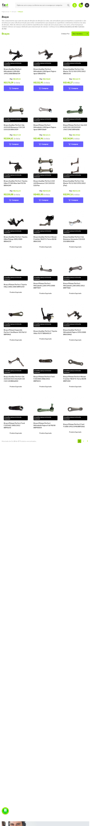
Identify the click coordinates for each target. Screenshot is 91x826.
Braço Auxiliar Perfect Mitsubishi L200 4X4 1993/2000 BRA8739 (12, 71)
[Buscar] (68, 5)
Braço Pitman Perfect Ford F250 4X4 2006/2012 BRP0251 (44, 379)
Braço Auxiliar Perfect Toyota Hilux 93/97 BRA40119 (45, 332)
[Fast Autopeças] (5, 5)
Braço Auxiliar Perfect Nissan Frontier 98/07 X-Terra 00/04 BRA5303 (45, 239)
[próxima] (87, 441)
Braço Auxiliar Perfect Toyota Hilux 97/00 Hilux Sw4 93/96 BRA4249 (15, 183)
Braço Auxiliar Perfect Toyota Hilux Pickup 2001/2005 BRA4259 (15, 239)
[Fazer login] (74, 5)
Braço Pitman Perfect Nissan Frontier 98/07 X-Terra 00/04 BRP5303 (74, 379)
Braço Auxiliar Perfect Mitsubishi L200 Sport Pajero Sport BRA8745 (45, 71)
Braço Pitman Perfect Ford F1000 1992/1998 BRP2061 (74, 425)
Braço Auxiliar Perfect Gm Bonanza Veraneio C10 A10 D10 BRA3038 (74, 239)
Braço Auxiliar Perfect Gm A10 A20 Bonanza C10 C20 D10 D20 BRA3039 (14, 127)
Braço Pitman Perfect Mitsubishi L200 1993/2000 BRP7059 (44, 285)
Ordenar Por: (65, 34)
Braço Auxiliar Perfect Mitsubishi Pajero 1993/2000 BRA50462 (74, 332)
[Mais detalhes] (16, 54)
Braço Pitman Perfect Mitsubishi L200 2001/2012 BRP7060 (74, 285)
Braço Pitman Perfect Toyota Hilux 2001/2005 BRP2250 (15, 285)
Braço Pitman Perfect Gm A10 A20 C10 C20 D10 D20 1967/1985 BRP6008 (75, 127)
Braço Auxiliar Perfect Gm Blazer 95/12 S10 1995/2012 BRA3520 (74, 71)
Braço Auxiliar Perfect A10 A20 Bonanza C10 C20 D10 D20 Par (44, 183)
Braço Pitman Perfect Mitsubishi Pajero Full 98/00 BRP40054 (44, 425)
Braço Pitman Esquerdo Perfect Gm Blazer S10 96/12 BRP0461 (15, 332)
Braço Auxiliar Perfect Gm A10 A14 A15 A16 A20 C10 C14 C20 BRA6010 (14, 379)
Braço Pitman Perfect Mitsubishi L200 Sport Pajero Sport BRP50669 (45, 127)
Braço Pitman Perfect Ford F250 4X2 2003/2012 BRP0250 (14, 425)
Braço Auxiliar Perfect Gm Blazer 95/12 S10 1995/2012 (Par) (74, 183)
